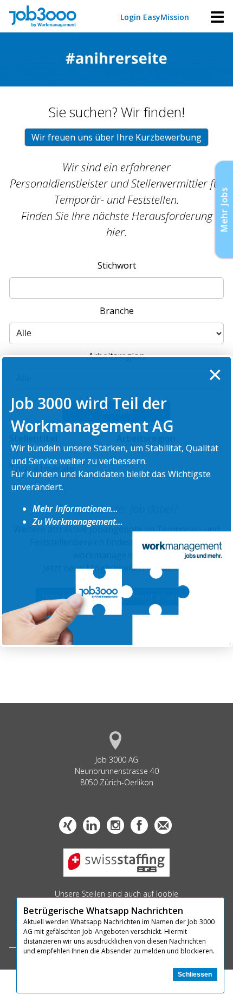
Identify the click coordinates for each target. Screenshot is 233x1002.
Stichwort (117, 265)
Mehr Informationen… (75, 509)
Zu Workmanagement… (78, 521)
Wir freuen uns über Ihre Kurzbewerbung (116, 137)
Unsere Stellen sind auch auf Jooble (116, 894)
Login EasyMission (154, 17)
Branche (117, 311)
